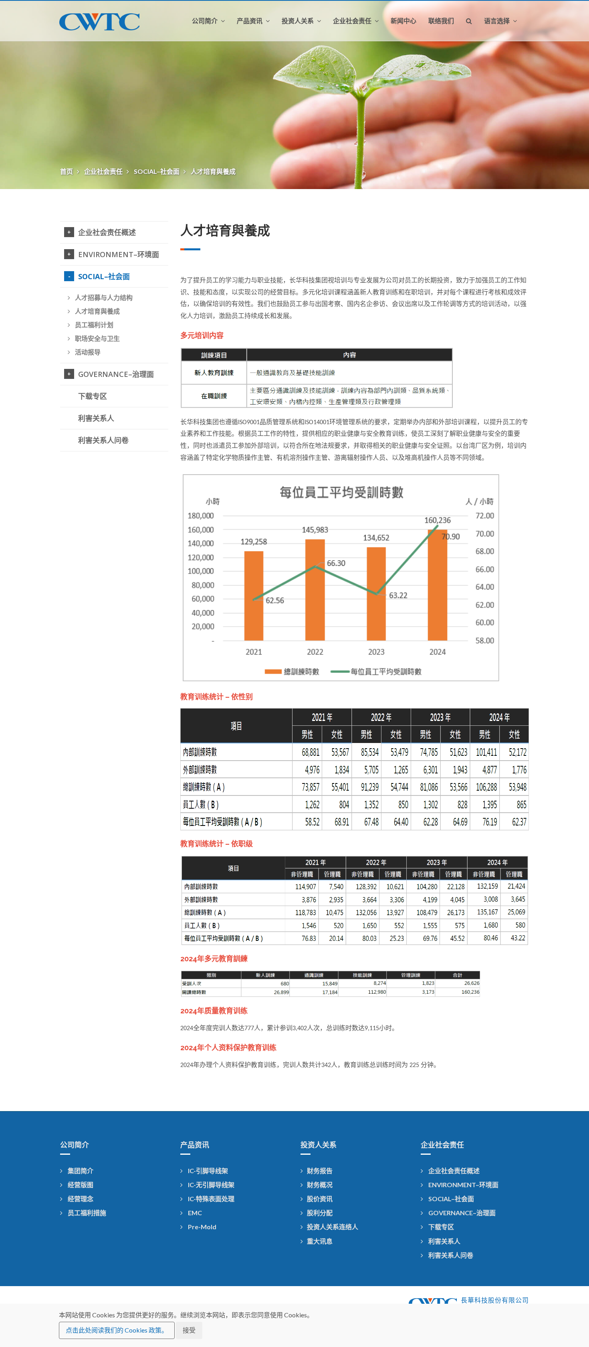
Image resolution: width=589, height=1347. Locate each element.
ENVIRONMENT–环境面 (118, 254)
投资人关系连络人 (332, 1226)
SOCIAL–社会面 (157, 171)
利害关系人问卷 (103, 440)
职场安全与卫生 (96, 338)
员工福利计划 (93, 324)
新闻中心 (403, 20)
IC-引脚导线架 (207, 1170)
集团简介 (80, 1170)
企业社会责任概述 (107, 232)
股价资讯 (320, 1198)
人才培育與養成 (213, 171)
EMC (194, 1212)
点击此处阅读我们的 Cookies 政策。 (117, 1330)
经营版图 (80, 1184)
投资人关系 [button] (298, 20)
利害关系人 (96, 418)
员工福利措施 (86, 1212)
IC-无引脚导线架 (210, 1184)
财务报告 (320, 1170)
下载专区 (92, 396)
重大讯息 (320, 1241)
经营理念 (80, 1198)
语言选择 (497, 20)
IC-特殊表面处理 (210, 1198)
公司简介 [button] (205, 20)
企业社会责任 (104, 171)
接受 (189, 1330)
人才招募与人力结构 (103, 297)
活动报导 (87, 352)
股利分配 (320, 1212)
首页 (67, 171)
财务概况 (320, 1184)
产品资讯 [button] (250, 20)
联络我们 (441, 20)
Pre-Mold (201, 1226)
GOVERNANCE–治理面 (116, 374)
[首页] (105, 21)
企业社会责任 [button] (353, 20)
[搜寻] (469, 21)
